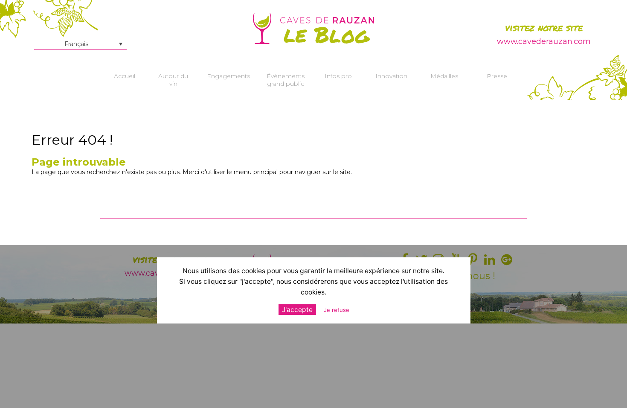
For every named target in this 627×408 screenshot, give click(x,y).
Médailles (444, 76)
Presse (497, 76)
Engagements (228, 76)
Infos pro (338, 76)
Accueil (124, 76)
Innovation (391, 76)
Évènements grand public (286, 79)
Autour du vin (173, 79)
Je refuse (336, 309)
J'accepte (297, 310)
